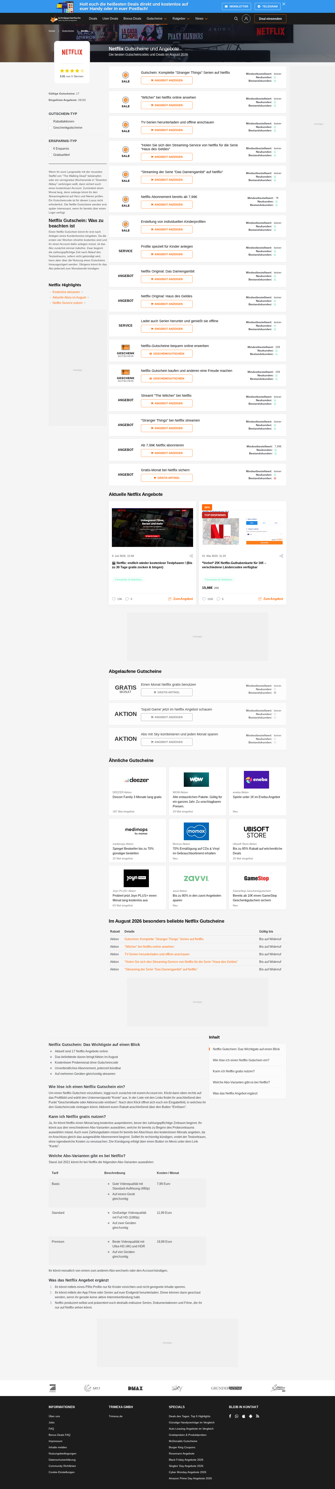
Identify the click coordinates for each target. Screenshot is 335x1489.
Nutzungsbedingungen (62, 1453)
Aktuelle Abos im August (70, 297)
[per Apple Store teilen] (243, 1416)
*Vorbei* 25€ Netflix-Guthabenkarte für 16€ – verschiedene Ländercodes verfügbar (234, 565)
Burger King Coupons (182, 1447)
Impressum (55, 1441)
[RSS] (257, 1416)
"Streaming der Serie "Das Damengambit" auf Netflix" (161, 969)
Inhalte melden (58, 1447)
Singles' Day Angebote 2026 (186, 1465)
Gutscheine (68, 31)
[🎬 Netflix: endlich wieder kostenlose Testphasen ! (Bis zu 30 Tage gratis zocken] (152, 527)
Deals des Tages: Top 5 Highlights (189, 1416)
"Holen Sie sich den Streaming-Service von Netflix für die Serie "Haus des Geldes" (181, 961)
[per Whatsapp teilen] (236, 1416)
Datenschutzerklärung (62, 1459)
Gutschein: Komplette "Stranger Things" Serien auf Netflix (164, 939)
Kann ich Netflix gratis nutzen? (234, 1071)
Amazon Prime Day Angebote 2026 (190, 1478)
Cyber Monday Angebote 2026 (187, 1472)
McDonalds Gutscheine (183, 1441)
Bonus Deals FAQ (59, 1434)
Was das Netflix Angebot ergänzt (235, 1093)
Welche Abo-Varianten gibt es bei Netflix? (241, 1082)
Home (52, 31)
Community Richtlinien (62, 1465)
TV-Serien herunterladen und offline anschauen (157, 954)
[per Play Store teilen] (250, 1416)
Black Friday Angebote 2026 (186, 1459)
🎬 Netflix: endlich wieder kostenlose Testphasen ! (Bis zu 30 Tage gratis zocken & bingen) (152, 565)
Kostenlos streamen (67, 292)
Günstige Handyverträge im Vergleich (192, 1422)
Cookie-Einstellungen (62, 1472)
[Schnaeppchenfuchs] (65, 18)
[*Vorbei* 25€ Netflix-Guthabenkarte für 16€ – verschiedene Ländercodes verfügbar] (242, 527)
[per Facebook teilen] (230, 1416)
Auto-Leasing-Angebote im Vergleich (191, 1428)
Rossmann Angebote (181, 1453)
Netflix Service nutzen (68, 303)
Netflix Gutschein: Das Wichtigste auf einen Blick (246, 1049)
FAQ (51, 1428)
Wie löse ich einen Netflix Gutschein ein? (241, 1060)
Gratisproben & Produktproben (187, 1434)
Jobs (51, 1422)
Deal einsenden (270, 18)
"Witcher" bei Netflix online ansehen (149, 946)
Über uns (54, 1416)
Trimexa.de (116, 1416)
